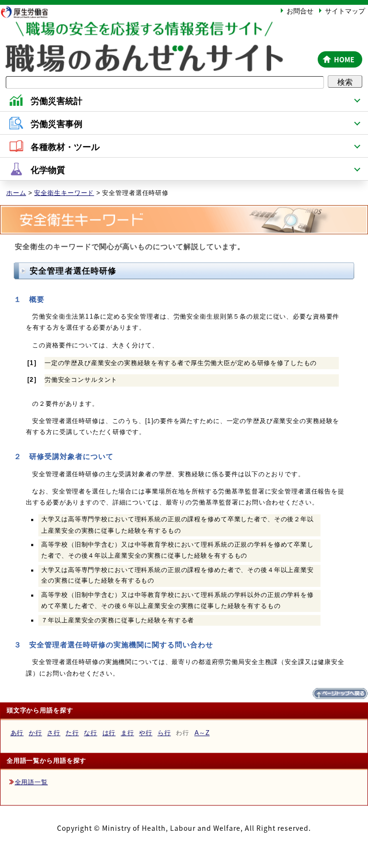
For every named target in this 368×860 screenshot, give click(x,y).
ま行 (127, 733)
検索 (345, 81)
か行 (35, 733)
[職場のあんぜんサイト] (157, 30)
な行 (90, 733)
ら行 (164, 733)
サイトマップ (345, 10)
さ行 (53, 733)
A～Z (202, 733)
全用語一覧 (31, 782)
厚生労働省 (29, 12)
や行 (145, 733)
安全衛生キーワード (64, 192)
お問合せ (300, 10)
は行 (109, 733)
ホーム (16, 192)
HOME (344, 59)
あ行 (17, 733)
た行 (72, 733)
